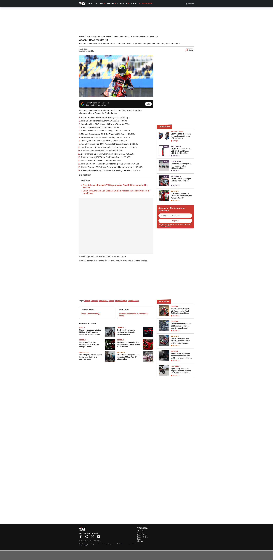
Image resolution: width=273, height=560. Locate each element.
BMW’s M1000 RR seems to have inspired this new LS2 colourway (181, 136)
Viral (81, 327)
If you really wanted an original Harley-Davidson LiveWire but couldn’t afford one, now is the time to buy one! (181, 371)
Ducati (87, 301)
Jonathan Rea (133, 301)
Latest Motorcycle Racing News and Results (135, 36)
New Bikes (83, 352)
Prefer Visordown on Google (97, 103)
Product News (177, 131)
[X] (93, 537)
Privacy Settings (142, 537)
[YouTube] (99, 537)
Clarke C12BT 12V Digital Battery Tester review (181, 180)
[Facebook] (81, 537)
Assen (111, 301)
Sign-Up (140, 541)
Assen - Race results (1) (90, 314)
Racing (110, 3)
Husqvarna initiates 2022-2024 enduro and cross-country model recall (181, 326)
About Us (140, 531)
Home (81, 36)
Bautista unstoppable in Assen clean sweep (134, 315)
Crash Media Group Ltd (89, 541)
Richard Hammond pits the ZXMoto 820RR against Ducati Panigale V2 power (90, 332)
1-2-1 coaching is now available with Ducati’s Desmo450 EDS (126, 332)
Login (139, 539)
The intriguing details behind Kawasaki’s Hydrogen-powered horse (90, 357)
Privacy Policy (165, 226)
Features (122, 3)
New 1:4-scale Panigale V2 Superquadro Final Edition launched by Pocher (180, 311)
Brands (134, 3)
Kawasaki (94, 301)
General (120, 327)
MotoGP (120, 352)
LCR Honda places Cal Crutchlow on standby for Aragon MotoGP (181, 196)
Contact (140, 533)
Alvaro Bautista (121, 301)
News (90, 3)
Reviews (99, 3)
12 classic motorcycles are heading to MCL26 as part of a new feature (128, 345)
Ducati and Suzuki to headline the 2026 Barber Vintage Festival (89, 345)
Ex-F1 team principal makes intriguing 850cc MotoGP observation (128, 357)
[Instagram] (87, 537)
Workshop (147, 3)
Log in (191, 3)
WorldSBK (103, 301)
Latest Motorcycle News (98, 36)
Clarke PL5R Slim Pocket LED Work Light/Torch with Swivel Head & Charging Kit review (181, 151)
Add (148, 104)
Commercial (176, 161)
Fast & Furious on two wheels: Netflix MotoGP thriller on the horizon (180, 341)
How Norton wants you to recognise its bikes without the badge (181, 166)
